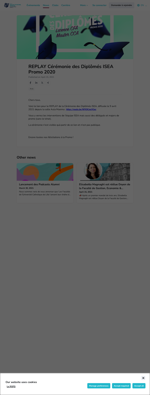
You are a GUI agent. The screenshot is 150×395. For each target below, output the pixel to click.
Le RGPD (11, 386)
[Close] (143, 378)
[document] (75, 384)
